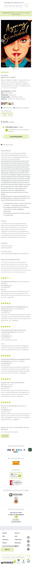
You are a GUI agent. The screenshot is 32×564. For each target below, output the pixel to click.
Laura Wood (4, 75)
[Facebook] (28, 537)
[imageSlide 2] (16, 69)
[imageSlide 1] (15, 69)
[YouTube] (28, 549)
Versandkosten (20, 514)
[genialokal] (8, 562)
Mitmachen (18, 543)
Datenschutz (18, 539)
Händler (4, 543)
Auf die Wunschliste (7, 145)
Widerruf (7, 549)
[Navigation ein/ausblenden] (23, 561)
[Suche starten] (27, 557)
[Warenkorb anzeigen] (28, 562)
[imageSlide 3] (18, 69)
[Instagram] (28, 545)
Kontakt (4, 533)
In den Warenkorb (16, 137)
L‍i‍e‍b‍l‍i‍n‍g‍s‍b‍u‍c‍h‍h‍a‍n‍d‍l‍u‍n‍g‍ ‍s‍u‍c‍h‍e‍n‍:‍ (14, 2)
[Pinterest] (28, 541)
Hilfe (3, 536)
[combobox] (14, 557)
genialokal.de (7, 13)
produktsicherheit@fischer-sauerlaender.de (17, 253)
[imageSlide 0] (13, 69)
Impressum (5, 539)
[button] (18, 562)
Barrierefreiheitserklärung (7, 546)
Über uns (17, 533)
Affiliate (17, 546)
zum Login (5, 436)
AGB (16, 536)
